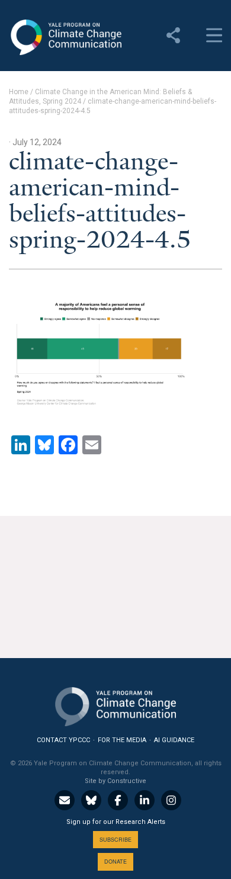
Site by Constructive (115, 781)
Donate (115, 861)
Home (18, 92)
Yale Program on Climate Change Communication (65, 37)
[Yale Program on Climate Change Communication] (115, 704)
